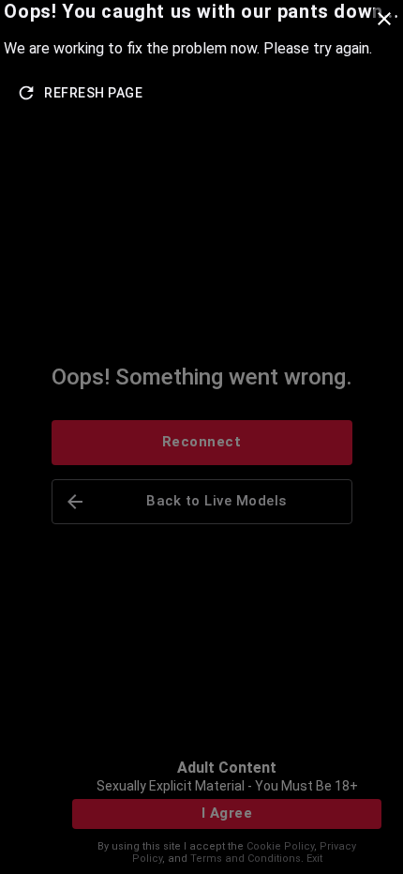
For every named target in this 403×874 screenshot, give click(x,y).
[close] (384, 19)
